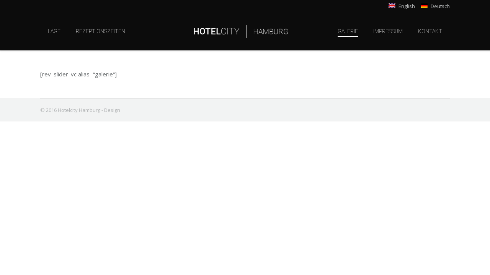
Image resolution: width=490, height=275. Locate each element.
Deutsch (440, 6)
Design (112, 110)
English (406, 6)
